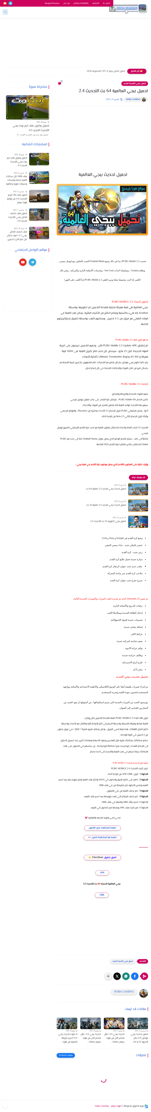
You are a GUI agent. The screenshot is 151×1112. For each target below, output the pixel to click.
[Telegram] (5, 1106)
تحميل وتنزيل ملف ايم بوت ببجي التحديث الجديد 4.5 (31, 128)
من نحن (66, 3)
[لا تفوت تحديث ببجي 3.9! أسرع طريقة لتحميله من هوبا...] (67, 1023)
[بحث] (5, 12)
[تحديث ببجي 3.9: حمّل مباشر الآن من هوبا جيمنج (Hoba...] (114, 1023)
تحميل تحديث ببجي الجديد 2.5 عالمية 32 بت (106, 505)
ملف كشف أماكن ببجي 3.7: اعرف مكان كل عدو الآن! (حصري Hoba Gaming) (17, 236)
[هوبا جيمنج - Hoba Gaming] (128, 8)
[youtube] (5, 3)
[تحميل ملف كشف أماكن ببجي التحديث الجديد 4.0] (39, 214)
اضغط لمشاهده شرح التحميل (102, 828)
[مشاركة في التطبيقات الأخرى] (108, 976)
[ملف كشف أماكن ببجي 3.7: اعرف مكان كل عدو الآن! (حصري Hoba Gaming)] (39, 233)
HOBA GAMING (133, 99)
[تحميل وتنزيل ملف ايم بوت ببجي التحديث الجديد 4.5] (27, 107)
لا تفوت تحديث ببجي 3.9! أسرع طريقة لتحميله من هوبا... (67, 1038)
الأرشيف (95, 3)
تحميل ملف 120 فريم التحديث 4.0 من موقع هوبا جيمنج (17, 199)
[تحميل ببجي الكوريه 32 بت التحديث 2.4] (138, 521)
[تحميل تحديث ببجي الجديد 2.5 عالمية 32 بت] (138, 505)
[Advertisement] (75, 44)
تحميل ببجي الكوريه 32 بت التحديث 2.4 (108, 521)
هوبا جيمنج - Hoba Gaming (108, 1106)
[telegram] (10, 3)
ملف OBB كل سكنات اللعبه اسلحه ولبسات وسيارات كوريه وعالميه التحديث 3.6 (16, 180)
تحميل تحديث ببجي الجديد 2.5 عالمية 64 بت (106, 489)
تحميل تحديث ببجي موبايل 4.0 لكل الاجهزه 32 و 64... (139, 1038)
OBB (102, 895)
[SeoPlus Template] (146, 1106)
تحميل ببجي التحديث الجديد (135, 83)
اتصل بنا (106, 3)
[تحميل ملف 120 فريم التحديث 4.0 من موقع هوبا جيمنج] (39, 196)
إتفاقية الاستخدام (81, 3)
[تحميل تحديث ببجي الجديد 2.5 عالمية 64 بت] (138, 489)
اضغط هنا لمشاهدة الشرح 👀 (102, 837)
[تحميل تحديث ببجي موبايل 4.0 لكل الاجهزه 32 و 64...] (137, 1023)
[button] (134, 976)
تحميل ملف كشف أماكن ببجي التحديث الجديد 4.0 (17, 217)
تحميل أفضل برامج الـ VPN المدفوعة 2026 (106, 71)
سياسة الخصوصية (52, 3)
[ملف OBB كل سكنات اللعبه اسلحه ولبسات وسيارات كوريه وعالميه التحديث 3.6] (39, 177)
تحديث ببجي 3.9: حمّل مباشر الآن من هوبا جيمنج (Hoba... (114, 1038)
